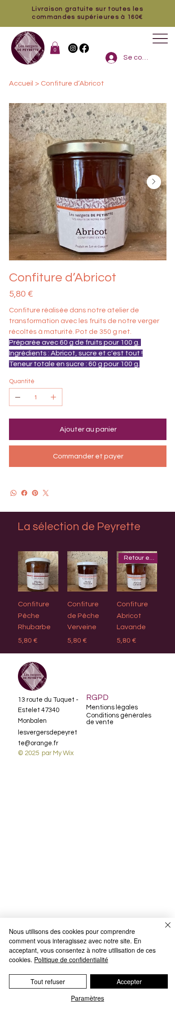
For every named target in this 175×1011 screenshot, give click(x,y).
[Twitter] (45, 492)
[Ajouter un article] (53, 397)
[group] (88, 598)
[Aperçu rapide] (38, 571)
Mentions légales (112, 707)
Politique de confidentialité (71, 959)
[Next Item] (154, 182)
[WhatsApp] (13, 492)
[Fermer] (162, 930)
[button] (55, 48)
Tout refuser (48, 981)
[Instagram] (73, 48)
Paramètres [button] (87, 998)
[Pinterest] (35, 492)
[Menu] (160, 39)
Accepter (129, 981)
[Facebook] (84, 48)
